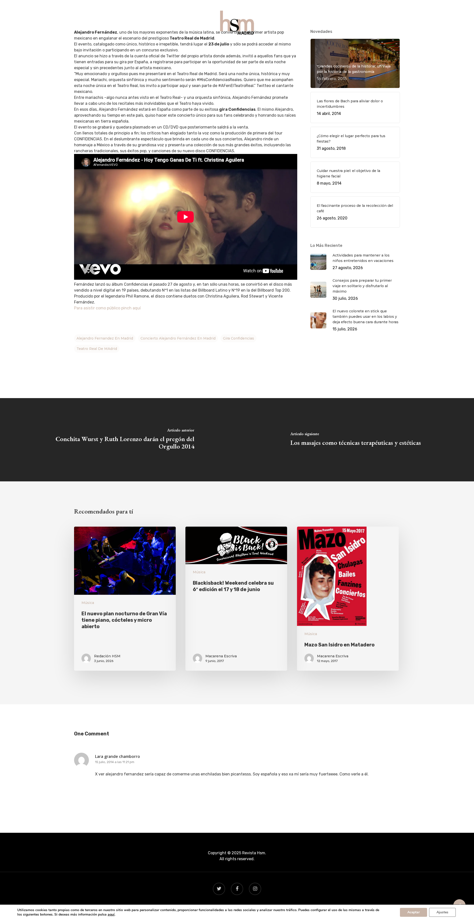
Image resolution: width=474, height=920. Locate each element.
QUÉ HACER (189, 47)
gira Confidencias (238, 338)
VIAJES (237, 47)
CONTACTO (285, 47)
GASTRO (215, 47)
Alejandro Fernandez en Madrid (105, 338)
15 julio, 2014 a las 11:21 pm (114, 762)
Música (87, 602)
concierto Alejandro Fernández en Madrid (178, 338)
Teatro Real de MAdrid (97, 348)
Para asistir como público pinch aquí (107, 308)
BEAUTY (259, 47)
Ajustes (442, 912)
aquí (111, 914)
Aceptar (413, 912)
